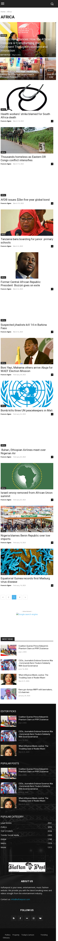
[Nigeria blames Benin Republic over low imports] (27, 519)
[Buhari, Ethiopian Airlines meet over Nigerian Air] (27, 433)
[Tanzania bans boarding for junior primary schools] (27, 222)
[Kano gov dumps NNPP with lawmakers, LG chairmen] (8, 693)
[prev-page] (3, 597)
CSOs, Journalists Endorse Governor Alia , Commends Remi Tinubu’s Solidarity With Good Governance (36, 663)
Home (3, 12)
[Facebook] (20, 918)
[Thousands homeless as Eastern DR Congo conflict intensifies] (27, 140)
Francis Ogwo (6, 121)
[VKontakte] (40, 918)
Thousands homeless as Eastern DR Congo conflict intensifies (23, 158)
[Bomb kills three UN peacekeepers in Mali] (27, 394)
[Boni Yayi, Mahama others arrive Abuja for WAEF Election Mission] (27, 351)
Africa (3, 35)
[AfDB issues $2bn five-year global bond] (27, 183)
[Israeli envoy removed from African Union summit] (27, 476)
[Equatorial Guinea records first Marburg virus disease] (27, 562)
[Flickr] (27, 918)
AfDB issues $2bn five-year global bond (25, 199)
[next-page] (25, 597)
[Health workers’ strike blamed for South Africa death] (27, 97)
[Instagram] (33, 918)
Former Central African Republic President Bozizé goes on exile (21, 283)
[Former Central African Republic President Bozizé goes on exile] (27, 265)
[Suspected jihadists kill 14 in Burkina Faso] (27, 308)
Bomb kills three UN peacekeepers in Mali (27, 410)
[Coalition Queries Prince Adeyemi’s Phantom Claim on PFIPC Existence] (8, 650)
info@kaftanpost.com (20, 899)
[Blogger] (13, 918)
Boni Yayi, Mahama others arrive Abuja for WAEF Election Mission (27, 369)
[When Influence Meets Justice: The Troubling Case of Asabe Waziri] (8, 679)
